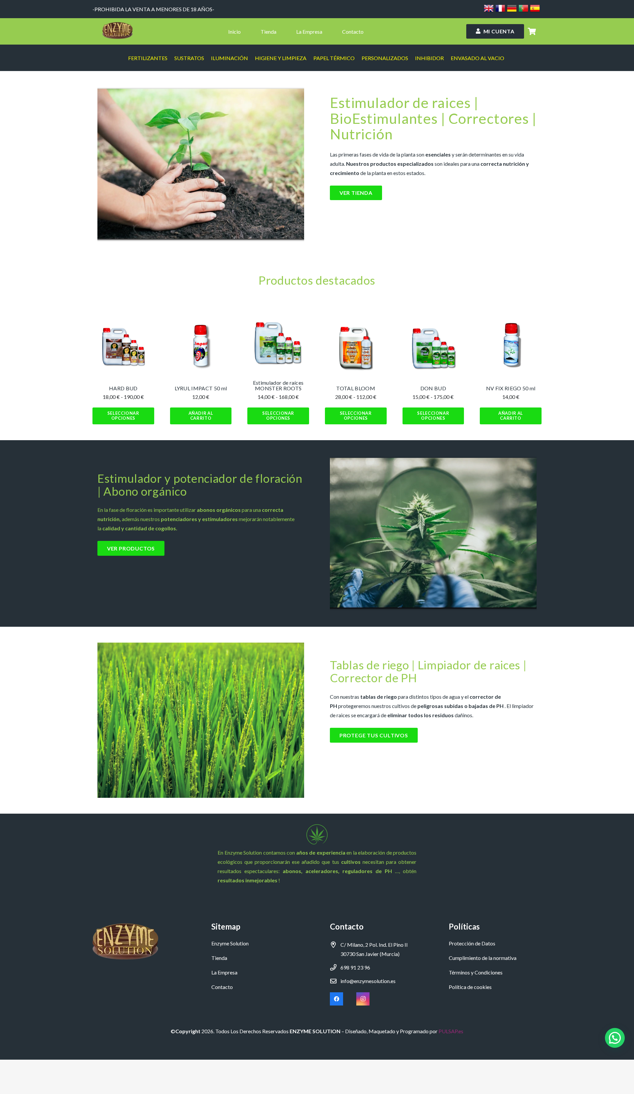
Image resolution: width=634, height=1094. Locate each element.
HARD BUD (123, 388)
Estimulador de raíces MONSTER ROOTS (278, 385)
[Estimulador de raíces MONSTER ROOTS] (278, 341)
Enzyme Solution (230, 943)
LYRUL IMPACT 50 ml (201, 388)
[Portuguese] (523, 11)
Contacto (222, 987)
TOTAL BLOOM (355, 388)
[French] (500, 11)
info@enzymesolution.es (368, 981)
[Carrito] (532, 31)
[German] (512, 11)
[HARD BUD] (123, 347)
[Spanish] (535, 11)
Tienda (219, 958)
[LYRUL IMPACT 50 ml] (201, 347)
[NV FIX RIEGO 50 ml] (511, 347)
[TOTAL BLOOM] (356, 347)
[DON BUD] (433, 347)
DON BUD (433, 388)
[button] (201, 415)
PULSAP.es (451, 1031)
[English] (489, 11)
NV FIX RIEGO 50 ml (511, 388)
